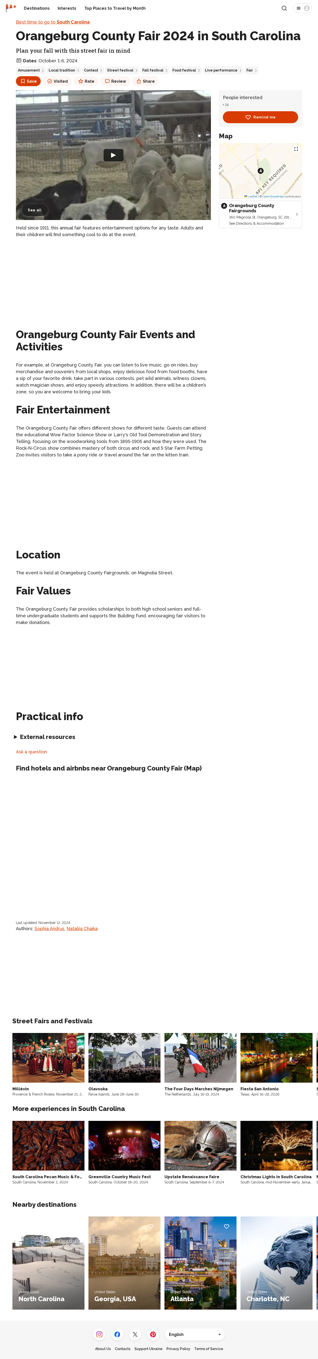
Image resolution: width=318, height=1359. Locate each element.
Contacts (122, 1349)
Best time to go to (53, 22)
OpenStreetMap (273, 196)
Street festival (120, 70)
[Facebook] (117, 1334)
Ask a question (31, 751)
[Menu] (302, 8)
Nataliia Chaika (82, 928)
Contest (91, 70)
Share (149, 81)
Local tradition (62, 70)
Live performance (221, 70)
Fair (249, 70)
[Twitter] (135, 1334)
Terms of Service (208, 1349)
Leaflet (252, 196)
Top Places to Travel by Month (115, 8)
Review (118, 81)
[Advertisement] (113, 277)
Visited (61, 81)
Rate (89, 81)
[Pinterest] (153, 1334)
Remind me (264, 117)
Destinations (37, 8)
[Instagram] (99, 1334)
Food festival (184, 70)
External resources (47, 736)
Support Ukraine (148, 1349)
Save (32, 81)
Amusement (29, 70)
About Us (103, 1349)
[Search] (284, 8)
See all (35, 210)
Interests (67, 8)
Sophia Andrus (49, 928)
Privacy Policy (178, 1349)
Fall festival (152, 70)
